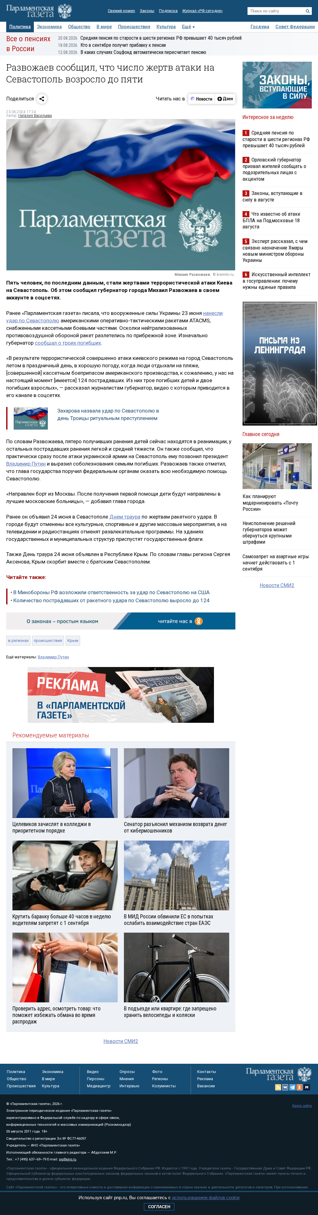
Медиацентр (99, 1086)
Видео (93, 1071)
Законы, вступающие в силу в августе (272, 196)
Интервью (129, 1086)
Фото (157, 1071)
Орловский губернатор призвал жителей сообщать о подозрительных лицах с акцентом (274, 169)
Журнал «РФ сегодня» (202, 10)
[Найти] (308, 11)
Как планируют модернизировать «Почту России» (270, 502)
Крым (72, 640)
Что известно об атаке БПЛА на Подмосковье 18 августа (271, 220)
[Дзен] (225, 99)
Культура (166, 26)
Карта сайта (302, 1106)
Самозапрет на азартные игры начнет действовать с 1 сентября (276, 562)
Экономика (49, 26)
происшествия (48, 640)
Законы (147, 10)
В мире (104, 26)
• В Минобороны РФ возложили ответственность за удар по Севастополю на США (110, 592)
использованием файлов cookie (206, 1197)
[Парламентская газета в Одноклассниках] (300, 1087)
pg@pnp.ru (67, 1159)
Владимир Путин (26, 464)
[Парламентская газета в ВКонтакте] (285, 1087)
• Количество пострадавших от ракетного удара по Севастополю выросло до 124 (110, 600)
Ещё (186, 26)
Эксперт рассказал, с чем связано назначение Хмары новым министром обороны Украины (275, 250)
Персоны (95, 1078)
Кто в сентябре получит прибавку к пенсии (112, 45)
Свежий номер (121, 10)
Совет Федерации (295, 26)
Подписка (168, 10)
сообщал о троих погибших (68, 343)
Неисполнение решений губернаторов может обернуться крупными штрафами (269, 532)
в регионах (18, 640)
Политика (20, 26)
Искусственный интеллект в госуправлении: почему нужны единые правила (277, 280)
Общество (79, 26)
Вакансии (206, 1086)
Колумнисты (164, 1086)
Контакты (206, 1071)
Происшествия (134, 26)
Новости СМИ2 (120, 1041)
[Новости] (201, 99)
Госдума (260, 26)
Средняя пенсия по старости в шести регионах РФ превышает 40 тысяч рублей (150, 38)
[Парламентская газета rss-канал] (278, 1087)
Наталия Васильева (35, 115)
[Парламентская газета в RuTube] (307, 1087)
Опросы (127, 1071)
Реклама (205, 1078)
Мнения (127, 1078)
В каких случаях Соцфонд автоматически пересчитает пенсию (132, 52)
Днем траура (124, 517)
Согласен (159, 1206)
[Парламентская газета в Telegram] (292, 1087)
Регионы (160, 1078)
